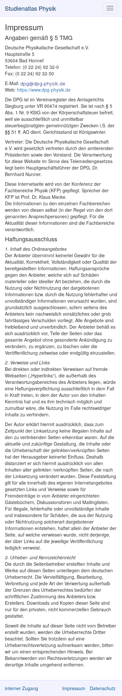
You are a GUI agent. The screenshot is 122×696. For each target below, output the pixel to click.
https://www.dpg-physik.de (44, 89)
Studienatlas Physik (30, 8)
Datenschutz (102, 688)
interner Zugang (21, 688)
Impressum (73, 688)
